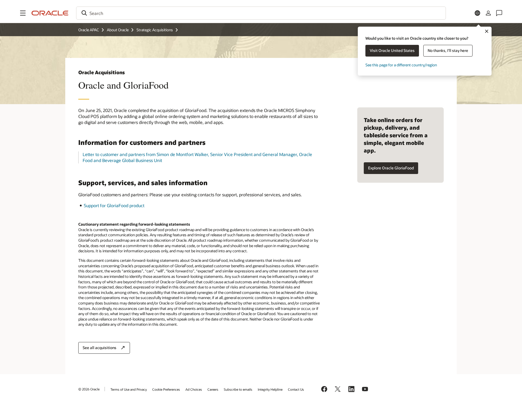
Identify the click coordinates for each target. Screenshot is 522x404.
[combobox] (261, 13)
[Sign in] (488, 13)
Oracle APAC (88, 29)
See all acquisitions (99, 347)
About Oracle (118, 29)
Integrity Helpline (270, 389)
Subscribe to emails (238, 389)
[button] (23, 13)
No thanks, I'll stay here (448, 50)
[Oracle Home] (50, 13)
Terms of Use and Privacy (128, 389)
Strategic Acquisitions (154, 29)
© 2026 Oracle (89, 389)
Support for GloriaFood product (114, 205)
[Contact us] (499, 13)
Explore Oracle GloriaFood (391, 167)
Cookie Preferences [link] (166, 389)
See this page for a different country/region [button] (401, 64)
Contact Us (296, 389)
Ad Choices (193, 389)
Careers (212, 389)
